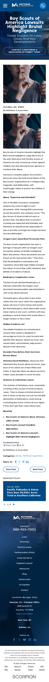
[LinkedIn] (35, 639)
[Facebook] (14, 639)
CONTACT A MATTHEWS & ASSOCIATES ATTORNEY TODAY (24, 51)
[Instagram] (29, 639)
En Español (24, 584)
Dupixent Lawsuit (25, 563)
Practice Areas (24, 547)
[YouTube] (24, 639)
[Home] (23, 5)
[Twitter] (19, 639)
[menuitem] (6, 668)
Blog (24, 574)
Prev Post (11, 469)
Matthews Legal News (33, 456)
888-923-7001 (24, 529)
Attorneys (24, 541)
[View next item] (14, 504)
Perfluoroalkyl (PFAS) (24, 552)
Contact (24, 590)
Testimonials (24, 579)
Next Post (38, 469)
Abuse (18, 456)
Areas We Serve (24, 558)
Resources (24, 568)
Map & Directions (24, 614)
